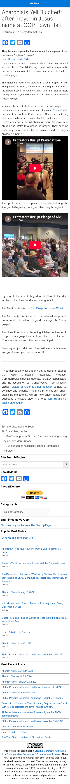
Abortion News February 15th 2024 (20, 681)
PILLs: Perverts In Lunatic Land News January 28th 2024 (31, 687)
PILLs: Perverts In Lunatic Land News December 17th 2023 (32, 698)
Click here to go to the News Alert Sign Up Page (26, 525)
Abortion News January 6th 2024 (18, 692)
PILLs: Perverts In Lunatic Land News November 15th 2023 (32, 654)
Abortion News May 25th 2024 (17, 671)
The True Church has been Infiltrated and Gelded (27, 737)
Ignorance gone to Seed (20, 426)
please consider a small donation (32, 386)
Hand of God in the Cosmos (16, 632)
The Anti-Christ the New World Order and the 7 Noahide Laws (33, 563)
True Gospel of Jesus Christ (46, 308)
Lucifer (57, 110)
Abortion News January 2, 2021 (18, 592)
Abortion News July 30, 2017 (16, 643)
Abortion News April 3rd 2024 (17, 676)
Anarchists (12, 431)
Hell (18, 320)
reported (35, 106)
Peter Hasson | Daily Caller (16, 59)
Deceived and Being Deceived (17, 537)
